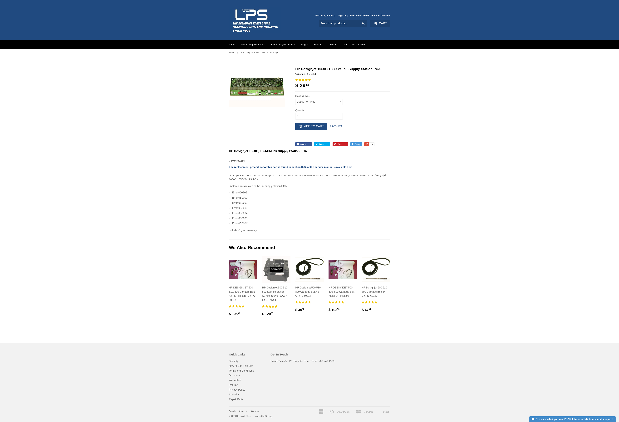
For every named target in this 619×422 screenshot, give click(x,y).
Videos (333, 44)
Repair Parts (236, 399)
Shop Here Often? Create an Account (369, 15)
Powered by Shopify (263, 416)
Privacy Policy (237, 389)
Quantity (299, 110)
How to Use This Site (241, 365)
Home (232, 44)
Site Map (254, 411)
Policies (318, 44)
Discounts (234, 375)
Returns (233, 385)
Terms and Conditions (241, 370)
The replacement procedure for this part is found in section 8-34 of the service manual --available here (290, 167)
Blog (303, 44)
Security (233, 361)
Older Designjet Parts (282, 44)
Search (232, 411)
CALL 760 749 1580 (354, 44)
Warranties (235, 380)
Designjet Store (243, 416)
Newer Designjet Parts (252, 44)
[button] (303, 80)
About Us (234, 394)
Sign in (342, 15)
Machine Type (302, 96)
